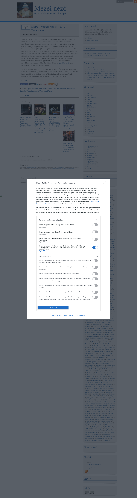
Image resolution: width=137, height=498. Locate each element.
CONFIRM (53, 307)
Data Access (68, 315)
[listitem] (68, 220)
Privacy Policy (80, 315)
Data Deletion (56, 315)
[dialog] (68, 249)
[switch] (95, 224)
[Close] (105, 183)
